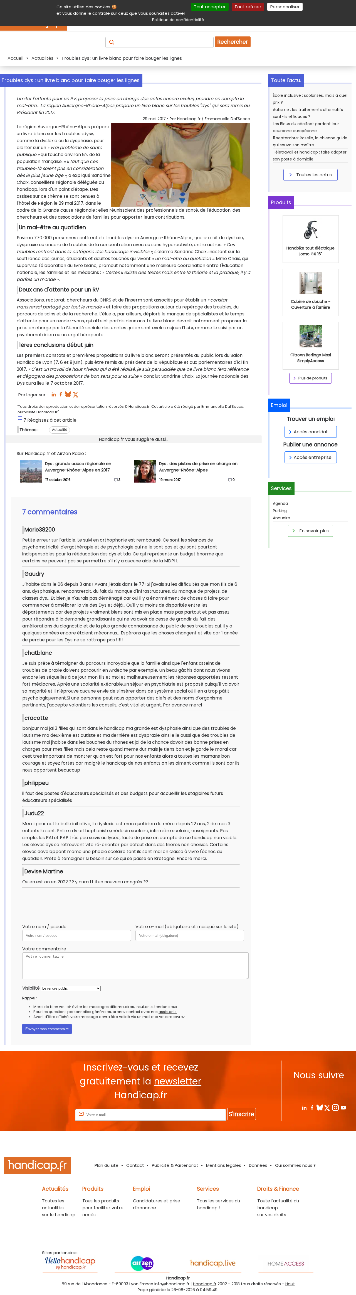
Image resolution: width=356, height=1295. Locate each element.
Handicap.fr (204, 1284)
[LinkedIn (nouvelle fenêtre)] (53, 396)
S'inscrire (241, 1114)
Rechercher (232, 42)
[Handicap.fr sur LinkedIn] (304, 1107)
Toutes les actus (313, 175)
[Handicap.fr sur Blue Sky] (320, 1107)
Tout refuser (247, 7)
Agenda (280, 503)
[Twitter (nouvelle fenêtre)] (76, 396)
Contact (135, 1165)
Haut (290, 1284)
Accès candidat (311, 432)
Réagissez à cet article (51, 420)
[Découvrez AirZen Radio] (142, 1263)
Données (258, 1165)
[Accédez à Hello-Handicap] (70, 1263)
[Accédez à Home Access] (286, 1263)
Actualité (59, 429)
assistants (168, 1011)
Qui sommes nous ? (295, 1165)
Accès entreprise (313, 457)
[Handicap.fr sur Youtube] (343, 1107)
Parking (280, 510)
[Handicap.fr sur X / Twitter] (327, 1107)
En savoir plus (313, 531)
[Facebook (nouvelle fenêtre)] (61, 396)
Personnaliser (285, 7)
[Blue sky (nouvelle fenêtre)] (68, 396)
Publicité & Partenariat (175, 1165)
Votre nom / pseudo (44, 926)
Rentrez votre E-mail (51, 1114)
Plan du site (106, 1165)
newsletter (177, 1081)
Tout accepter (210, 7)
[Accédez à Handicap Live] (214, 1263)
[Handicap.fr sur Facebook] (312, 1107)
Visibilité (31, 988)
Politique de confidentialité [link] (178, 20)
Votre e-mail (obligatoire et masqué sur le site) (187, 926)
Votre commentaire (44, 949)
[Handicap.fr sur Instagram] (335, 1107)
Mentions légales (223, 1165)
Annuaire (281, 518)
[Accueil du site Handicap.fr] (37, 1166)
